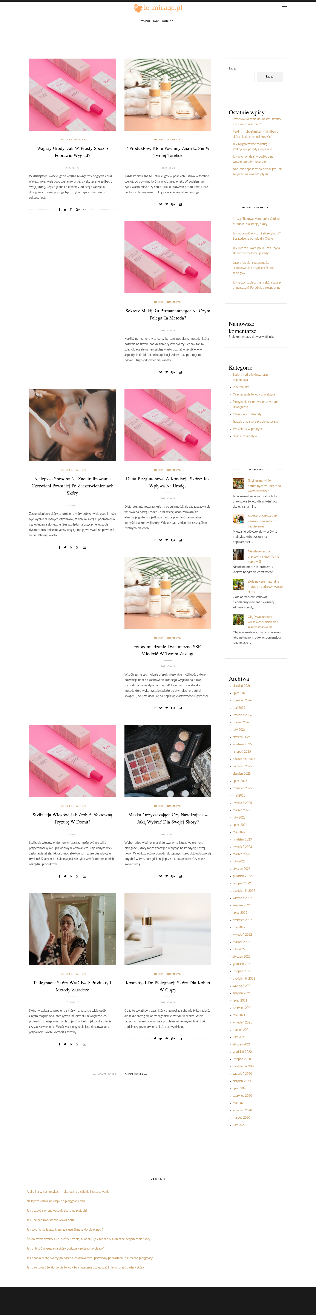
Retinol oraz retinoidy (247, 414)
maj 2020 (239, 1103)
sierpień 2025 (242, 773)
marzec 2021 (241, 1029)
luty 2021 (239, 1037)
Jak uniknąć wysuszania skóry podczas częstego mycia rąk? (65, 1248)
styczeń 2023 (241, 868)
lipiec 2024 (240, 825)
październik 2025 (244, 759)
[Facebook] (59, 209)
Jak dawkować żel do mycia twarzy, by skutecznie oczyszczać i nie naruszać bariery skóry (85, 1267)
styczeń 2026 (241, 737)
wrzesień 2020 (242, 1073)
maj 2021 (239, 1015)
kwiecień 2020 (242, 1110)
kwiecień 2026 (242, 715)
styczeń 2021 (241, 1044)
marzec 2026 (241, 722)
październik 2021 (244, 978)
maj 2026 (239, 707)
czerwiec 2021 (242, 1008)
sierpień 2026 (242, 685)
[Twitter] (65, 209)
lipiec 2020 (240, 1088)
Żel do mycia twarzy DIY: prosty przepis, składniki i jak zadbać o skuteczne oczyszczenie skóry (88, 1239)
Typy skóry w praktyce (247, 429)
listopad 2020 (242, 1059)
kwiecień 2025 (242, 803)
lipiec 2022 (240, 912)
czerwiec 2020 (242, 1095)
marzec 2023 (241, 854)
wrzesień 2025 (242, 766)
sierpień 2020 (242, 1081)
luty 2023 (239, 861)
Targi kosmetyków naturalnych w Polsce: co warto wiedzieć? (264, 486)
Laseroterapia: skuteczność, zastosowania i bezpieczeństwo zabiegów (253, 268)
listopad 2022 (242, 883)
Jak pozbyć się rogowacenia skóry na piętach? (57, 1210)
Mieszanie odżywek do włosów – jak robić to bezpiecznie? (263, 521)
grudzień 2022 (242, 876)
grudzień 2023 (242, 839)
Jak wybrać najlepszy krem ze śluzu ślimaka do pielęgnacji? (65, 1229)
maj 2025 (239, 795)
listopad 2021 (242, 971)
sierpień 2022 (242, 905)
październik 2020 (244, 1066)
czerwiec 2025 (242, 788)
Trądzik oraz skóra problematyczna (255, 421)
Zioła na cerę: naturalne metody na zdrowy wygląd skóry (265, 587)
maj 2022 (239, 927)
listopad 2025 (242, 751)
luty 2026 (239, 729)
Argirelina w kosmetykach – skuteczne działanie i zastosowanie (68, 1191)
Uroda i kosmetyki (72, 139)
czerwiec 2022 (242, 920)
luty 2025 (239, 817)
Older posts (134, 1074)
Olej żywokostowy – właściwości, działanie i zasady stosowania (263, 622)
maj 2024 (239, 832)
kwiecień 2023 (242, 846)
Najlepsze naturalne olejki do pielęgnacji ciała (56, 1201)
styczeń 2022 (241, 956)
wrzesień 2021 (242, 986)
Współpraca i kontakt (158, 21)
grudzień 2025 (242, 744)
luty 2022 (239, 949)
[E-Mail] (84, 209)
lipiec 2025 (240, 781)
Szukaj (233, 68)
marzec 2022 (241, 942)
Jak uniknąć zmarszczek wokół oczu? (51, 1220)
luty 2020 (239, 1125)
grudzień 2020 (242, 1051)
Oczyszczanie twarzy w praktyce (254, 394)
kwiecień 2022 (242, 934)
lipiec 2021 (240, 1000)
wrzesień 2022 (242, 898)
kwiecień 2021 (242, 1022)
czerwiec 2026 (242, 700)
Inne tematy (241, 387)
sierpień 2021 (242, 993)
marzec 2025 (241, 810)
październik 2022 (244, 890)
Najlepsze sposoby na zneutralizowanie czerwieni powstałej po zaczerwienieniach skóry (73, 485)
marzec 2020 (241, 1117)
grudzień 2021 (242, 964)
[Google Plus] (78, 209)
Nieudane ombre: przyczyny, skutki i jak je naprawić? (263, 556)
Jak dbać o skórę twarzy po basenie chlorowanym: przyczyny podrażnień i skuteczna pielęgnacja (90, 1258)
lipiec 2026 (240, 693)
